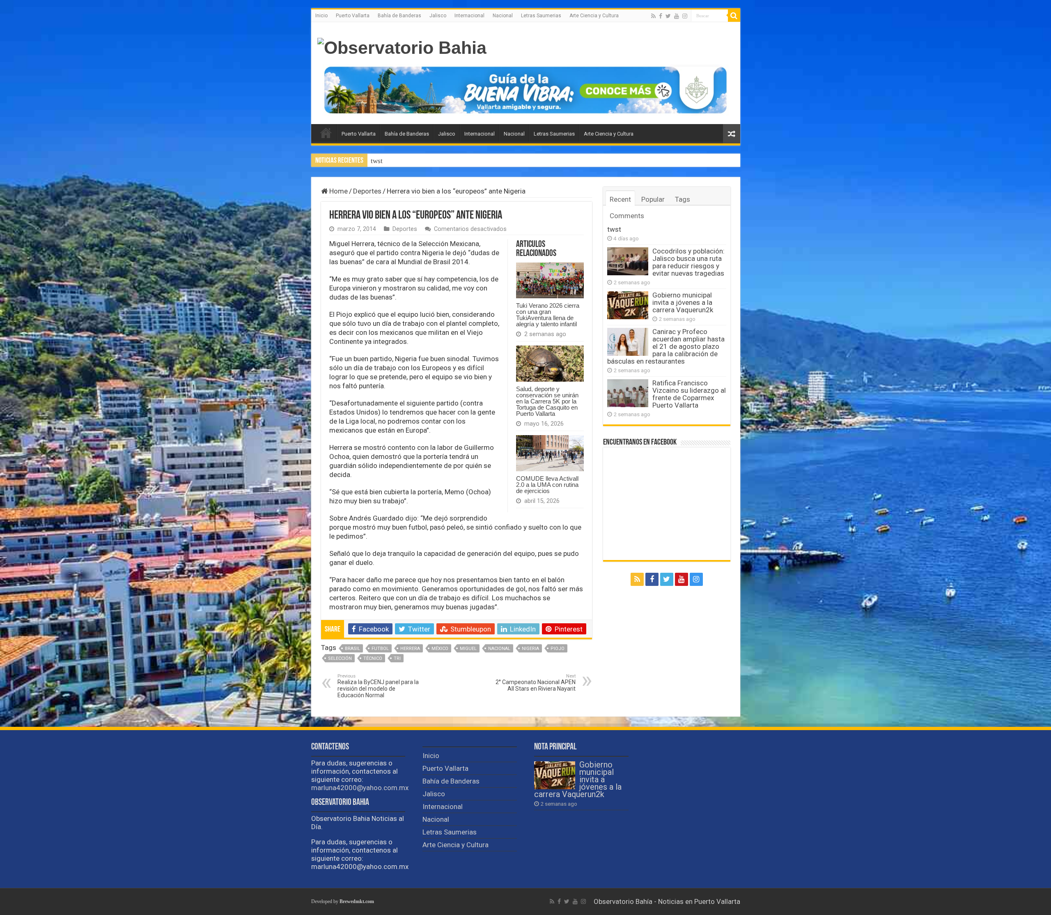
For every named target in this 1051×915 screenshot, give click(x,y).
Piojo (558, 648)
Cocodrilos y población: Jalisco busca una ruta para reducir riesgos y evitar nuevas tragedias (505, 161)
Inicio (321, 15)
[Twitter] (668, 16)
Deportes (367, 191)
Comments (627, 216)
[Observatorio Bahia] (401, 46)
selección (340, 658)
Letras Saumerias (541, 15)
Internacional (469, 15)
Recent (620, 199)
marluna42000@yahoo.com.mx (359, 788)
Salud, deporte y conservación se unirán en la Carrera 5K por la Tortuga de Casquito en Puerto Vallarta (547, 401)
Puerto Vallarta (352, 15)
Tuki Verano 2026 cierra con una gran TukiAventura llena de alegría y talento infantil (547, 314)
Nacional (503, 15)
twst (614, 229)
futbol (380, 648)
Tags (682, 199)
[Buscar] (734, 15)
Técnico (372, 658)
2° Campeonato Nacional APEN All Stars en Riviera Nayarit (536, 682)
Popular (653, 199)
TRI (397, 658)
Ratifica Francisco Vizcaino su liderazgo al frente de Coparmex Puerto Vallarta (689, 394)
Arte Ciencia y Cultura (594, 15)
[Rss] (653, 16)
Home (338, 191)
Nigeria (530, 648)
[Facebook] (660, 16)
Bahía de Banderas (399, 15)
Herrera (410, 648)
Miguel (468, 648)
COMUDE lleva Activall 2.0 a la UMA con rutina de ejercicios (547, 484)
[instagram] (685, 16)
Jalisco (437, 15)
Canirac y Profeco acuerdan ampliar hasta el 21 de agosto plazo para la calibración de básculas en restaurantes (666, 346)
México (439, 648)
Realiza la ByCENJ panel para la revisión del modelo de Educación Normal (378, 685)
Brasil (352, 648)
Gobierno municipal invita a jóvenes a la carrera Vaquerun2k (682, 302)
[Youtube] (676, 16)
